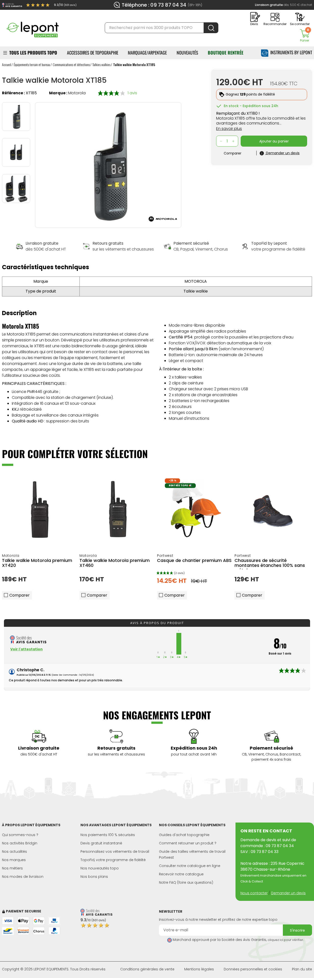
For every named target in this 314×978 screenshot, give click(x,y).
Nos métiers (12, 868)
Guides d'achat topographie (184, 834)
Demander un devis (288, 893)
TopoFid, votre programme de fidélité (113, 859)
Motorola (77, 93)
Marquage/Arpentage (147, 52)
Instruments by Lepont (290, 52)
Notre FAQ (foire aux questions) (186, 882)
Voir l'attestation (26, 649)
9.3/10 (65, 4)
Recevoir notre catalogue (181, 874)
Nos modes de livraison (22, 876)
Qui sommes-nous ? (20, 834)
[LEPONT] (32, 27)
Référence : (13, 93)
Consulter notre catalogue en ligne (189, 865)
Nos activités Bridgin (19, 843)
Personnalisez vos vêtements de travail (114, 851)
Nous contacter (254, 893)
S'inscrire (297, 930)
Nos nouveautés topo (99, 868)
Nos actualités (14, 851)
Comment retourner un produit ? (187, 843)
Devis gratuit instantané (101, 843)
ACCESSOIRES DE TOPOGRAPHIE (92, 52)
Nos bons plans (94, 876)
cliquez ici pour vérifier (285, 940)
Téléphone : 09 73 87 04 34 (154, 4)
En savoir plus (229, 128)
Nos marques (14, 859)
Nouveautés (187, 52)
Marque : (58, 93)
